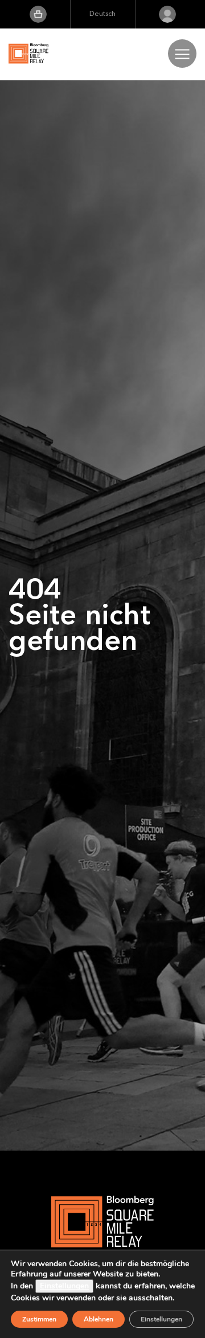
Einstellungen (64, 1285)
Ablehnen (98, 1319)
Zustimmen (39, 1319)
